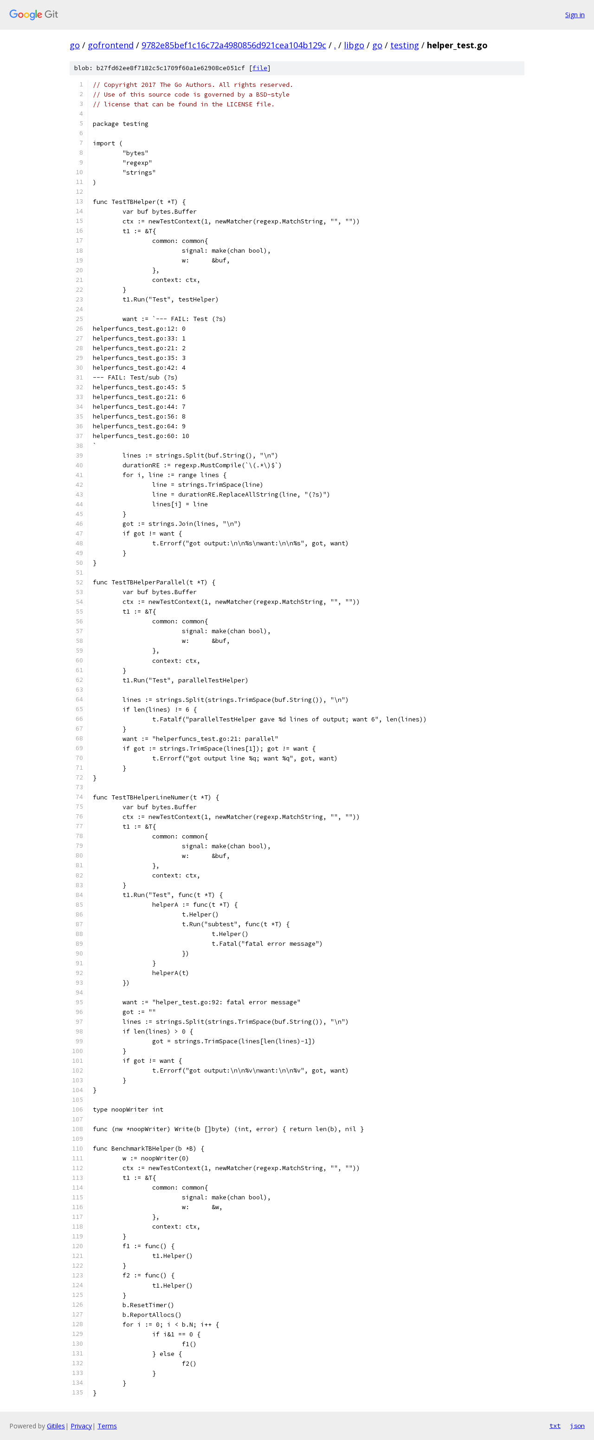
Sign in (575, 14)
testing (404, 45)
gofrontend (111, 45)
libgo (354, 45)
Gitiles (56, 1425)
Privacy (81, 1425)
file (259, 68)
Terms (107, 1425)
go (75, 45)
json (577, 1425)
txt (555, 1425)
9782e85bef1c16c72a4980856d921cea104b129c (234, 45)
